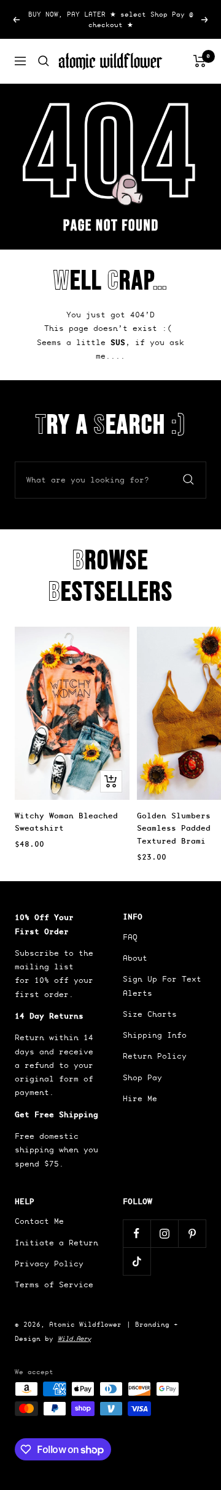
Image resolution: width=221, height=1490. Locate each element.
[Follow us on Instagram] (164, 1233)
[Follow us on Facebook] (136, 1233)
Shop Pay (142, 1077)
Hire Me (140, 1098)
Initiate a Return (56, 1242)
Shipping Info (155, 1035)
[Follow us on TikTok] (136, 1261)
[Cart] (199, 61)
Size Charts (150, 1014)
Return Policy (155, 1056)
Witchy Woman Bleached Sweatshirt (66, 822)
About (135, 958)
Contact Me (39, 1221)
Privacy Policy (49, 1263)
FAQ (130, 937)
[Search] (43, 61)
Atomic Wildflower (85, 1324)
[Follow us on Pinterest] (192, 1233)
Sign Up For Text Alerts (162, 986)
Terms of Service (54, 1284)
